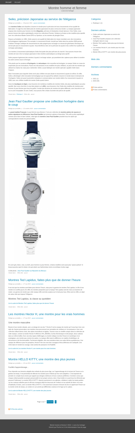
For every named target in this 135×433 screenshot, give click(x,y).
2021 (94, 78)
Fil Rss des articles (16, 409)
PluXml (59, 427)
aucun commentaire (39, 23)
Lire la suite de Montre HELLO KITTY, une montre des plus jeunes (29, 390)
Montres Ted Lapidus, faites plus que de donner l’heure (44, 280)
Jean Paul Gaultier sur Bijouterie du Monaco (31, 271)
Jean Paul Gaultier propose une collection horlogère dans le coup (46, 103)
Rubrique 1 (20, 94)
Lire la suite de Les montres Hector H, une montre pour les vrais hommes (32, 348)
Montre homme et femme (67, 8)
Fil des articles (97, 87)
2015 (94, 81)
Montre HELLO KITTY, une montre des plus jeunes (41, 359)
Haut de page (81, 427)
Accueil (8, 2)
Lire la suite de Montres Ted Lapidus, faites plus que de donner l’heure (31, 303)
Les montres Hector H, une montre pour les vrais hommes (46, 314)
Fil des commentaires (100, 89)
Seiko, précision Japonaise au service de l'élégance (42, 19)
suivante (50, 402)
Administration (72, 427)
